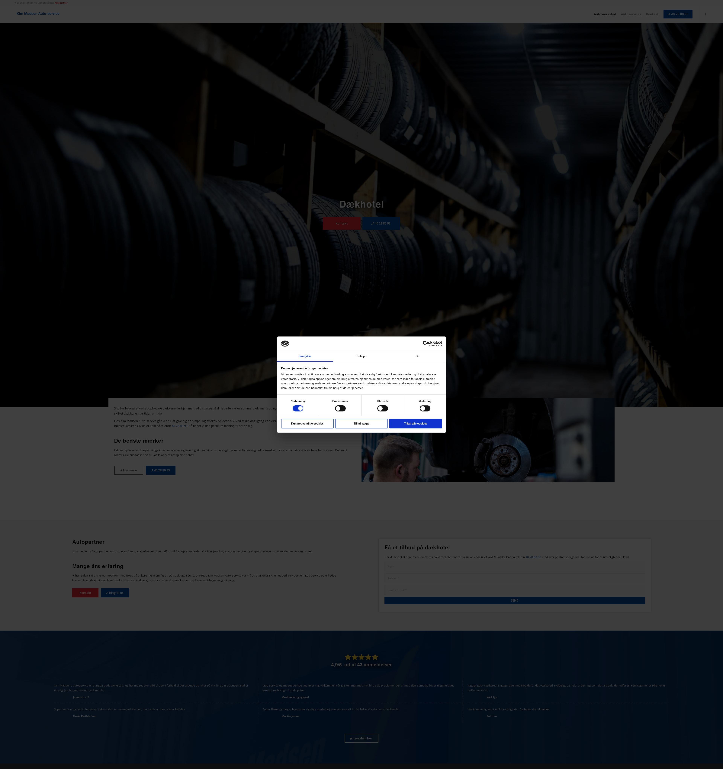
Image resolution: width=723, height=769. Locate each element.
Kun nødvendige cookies (307, 423)
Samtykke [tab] (305, 356)
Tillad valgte (361, 423)
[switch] (340, 408)
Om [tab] (418, 356)
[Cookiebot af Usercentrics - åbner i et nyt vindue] (425, 343)
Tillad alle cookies (415, 423)
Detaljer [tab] (361, 356)
